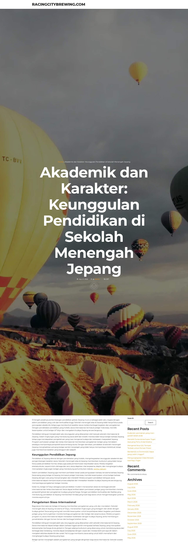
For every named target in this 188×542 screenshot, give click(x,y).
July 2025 (131, 531)
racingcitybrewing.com (58, 4)
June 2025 (132, 534)
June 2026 (132, 491)
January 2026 (133, 509)
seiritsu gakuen (100, 469)
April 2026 (132, 498)
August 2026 (133, 484)
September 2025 (135, 523)
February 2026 (134, 505)
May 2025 (131, 538)
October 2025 (133, 520)
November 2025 (134, 516)
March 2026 (132, 502)
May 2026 (131, 495)
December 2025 (134, 513)
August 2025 (133, 527)
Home (60, 162)
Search (131, 418)
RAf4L (97, 279)
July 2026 (131, 487)
